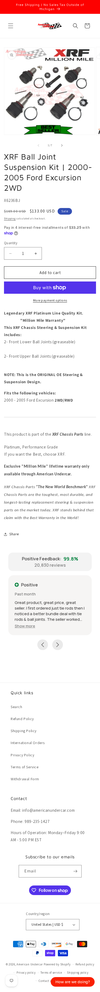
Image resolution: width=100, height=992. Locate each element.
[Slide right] (62, 145)
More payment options (50, 300)
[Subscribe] (75, 871)
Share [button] (14, 534)
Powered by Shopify (57, 964)
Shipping (10, 218)
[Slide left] (38, 145)
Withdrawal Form (25, 779)
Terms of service (51, 972)
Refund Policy (22, 718)
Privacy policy (26, 972)
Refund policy (84, 964)
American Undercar (30, 964)
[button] (11, 26)
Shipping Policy (24, 730)
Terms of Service (25, 767)
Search (16, 706)
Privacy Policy (22, 755)
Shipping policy (78, 972)
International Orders (28, 742)
